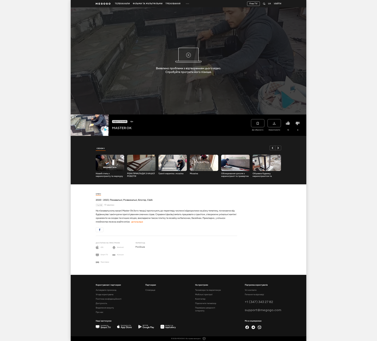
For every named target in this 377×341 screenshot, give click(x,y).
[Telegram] (253, 327)
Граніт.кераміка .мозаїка (170, 173)
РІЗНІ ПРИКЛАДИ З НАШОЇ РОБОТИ (141, 175)
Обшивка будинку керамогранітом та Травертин (262, 175)
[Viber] (259, 327)
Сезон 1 (101, 148)
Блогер (142, 199)
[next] (278, 148)
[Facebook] (247, 327)
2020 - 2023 (102, 199)
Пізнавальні (116, 199)
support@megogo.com (263, 310)
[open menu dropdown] (187, 3)
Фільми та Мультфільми (148, 3)
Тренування (173, 3)
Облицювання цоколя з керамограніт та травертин (235, 175)
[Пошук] (264, 4)
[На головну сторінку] (103, 3)
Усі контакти (251, 290)
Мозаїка (194, 173)
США (150, 199)
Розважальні (130, 199)
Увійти (277, 4)
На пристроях (201, 285)
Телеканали (122, 3)
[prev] (272, 148)
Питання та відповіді (254, 294)
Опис (98, 194)
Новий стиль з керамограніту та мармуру (109, 175)
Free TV (253, 3)
